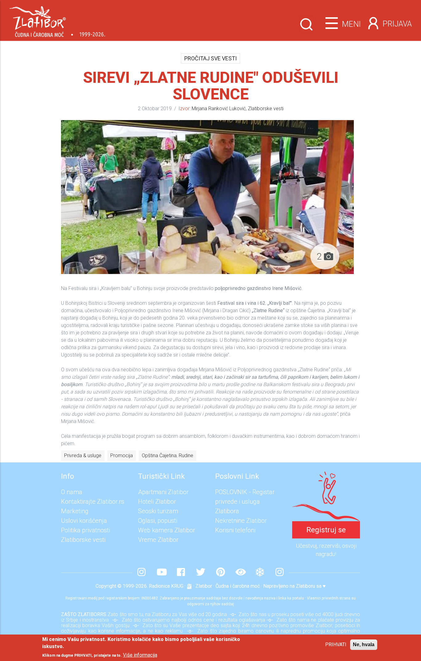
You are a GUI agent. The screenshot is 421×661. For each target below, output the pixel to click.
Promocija (121, 455)
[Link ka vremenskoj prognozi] (259, 572)
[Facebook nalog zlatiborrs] (181, 572)
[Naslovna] (57, 19)
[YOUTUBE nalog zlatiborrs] (161, 572)
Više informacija (140, 655)
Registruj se (326, 530)
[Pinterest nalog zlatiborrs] (220, 572)
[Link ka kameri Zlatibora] (240, 572)
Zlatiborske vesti (83, 539)
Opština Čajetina (159, 455)
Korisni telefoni (235, 530)
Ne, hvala (363, 644)
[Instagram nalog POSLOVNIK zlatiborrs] (279, 572)
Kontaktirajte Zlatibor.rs (92, 501)
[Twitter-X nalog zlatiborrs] (200, 572)
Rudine (186, 455)
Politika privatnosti (85, 530)
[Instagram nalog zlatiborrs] (141, 572)
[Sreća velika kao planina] (326, 476)
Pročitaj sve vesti (210, 58)
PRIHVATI (335, 644)
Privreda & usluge (82, 455)
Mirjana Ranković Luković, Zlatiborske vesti (238, 108)
